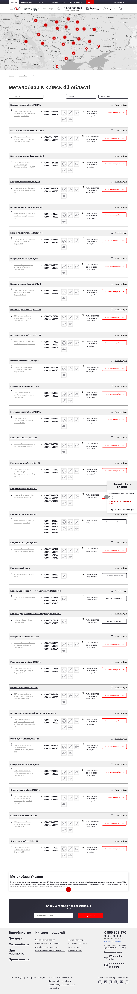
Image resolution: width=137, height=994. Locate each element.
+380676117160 (51, 137)
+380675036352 (51, 495)
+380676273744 (51, 316)
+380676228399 (51, 239)
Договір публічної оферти (60, 981)
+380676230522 (51, 418)
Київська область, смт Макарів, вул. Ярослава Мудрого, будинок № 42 (24, 645)
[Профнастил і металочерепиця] (76, 112)
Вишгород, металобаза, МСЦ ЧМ (25, 335)
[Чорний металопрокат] (64, 112)
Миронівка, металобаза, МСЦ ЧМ (25, 662)
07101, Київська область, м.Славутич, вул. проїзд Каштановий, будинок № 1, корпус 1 (23, 799)
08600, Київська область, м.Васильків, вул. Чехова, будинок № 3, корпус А (22, 318)
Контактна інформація (113, 952)
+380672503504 (51, 649)
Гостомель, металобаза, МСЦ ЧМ (25, 412)
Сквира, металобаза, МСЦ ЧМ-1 (25, 764)
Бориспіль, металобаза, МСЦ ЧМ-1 (26, 233)
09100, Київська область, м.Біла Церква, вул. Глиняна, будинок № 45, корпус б (24, 139)
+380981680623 (51, 140)
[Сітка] (70, 119)
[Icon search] (58, 9)
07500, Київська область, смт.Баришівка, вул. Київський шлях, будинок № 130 (24, 113)
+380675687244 (51, 444)
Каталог (14, 2)
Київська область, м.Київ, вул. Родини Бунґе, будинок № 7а (24, 550)
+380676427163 (51, 574)
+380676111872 (51, 720)
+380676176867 (51, 597)
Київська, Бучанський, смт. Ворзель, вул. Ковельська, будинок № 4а (23, 369)
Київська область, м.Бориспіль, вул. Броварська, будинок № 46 (24, 216)
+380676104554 (51, 290)
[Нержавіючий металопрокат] (70, 522)
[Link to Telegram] (110, 982)
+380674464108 (51, 643)
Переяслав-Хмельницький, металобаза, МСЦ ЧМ (33, 713)
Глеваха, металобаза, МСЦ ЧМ (24, 386)
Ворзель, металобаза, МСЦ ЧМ (24, 360)
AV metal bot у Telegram (117, 965)
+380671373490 (51, 603)
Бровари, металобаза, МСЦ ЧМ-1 (25, 284)
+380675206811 (51, 162)
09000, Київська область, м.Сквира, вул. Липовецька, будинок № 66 (23, 773)
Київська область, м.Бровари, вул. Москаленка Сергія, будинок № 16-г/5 (24, 292)
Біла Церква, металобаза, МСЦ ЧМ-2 (27, 156)
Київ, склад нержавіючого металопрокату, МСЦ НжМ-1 (35, 591)
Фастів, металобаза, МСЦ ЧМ (23, 815)
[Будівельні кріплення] (70, 112)
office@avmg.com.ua (113, 941)
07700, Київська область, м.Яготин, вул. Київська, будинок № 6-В (22, 849)
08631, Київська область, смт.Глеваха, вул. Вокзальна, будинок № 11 (24, 395)
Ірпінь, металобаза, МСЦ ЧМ (23, 437)
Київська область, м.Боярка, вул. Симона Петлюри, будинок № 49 (23, 267)
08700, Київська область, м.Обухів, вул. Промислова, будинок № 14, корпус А (23, 696)
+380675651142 (51, 469)
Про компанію (17, 951)
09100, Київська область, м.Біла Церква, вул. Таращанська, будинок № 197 (24, 164)
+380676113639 (51, 847)
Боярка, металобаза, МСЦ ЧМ (24, 258)
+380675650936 (51, 111)
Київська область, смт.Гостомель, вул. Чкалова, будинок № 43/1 (24, 420)
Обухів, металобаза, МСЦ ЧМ (24, 687)
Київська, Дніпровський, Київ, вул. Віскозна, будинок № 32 (24, 496)
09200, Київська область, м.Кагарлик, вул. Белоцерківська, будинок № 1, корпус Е (24, 472)
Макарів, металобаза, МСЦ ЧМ (24, 636)
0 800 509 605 (113, 936)
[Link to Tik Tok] (126, 982)
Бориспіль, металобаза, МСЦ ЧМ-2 (26, 207)
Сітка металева (75, 947)
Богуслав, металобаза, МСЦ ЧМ (25, 181)
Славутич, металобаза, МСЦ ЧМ (25, 790)
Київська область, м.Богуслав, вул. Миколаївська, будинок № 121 (24, 190)
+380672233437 (51, 771)
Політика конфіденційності (60, 977)
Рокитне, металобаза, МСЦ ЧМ (24, 738)
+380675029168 (51, 745)
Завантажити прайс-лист (114, 113)
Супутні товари (75, 951)
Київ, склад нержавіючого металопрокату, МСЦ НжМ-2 (35, 613)
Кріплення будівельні (77, 943)
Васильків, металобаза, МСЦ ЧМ (25, 309)
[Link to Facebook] (100, 982)
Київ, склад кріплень (20, 568)
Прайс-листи (19, 959)
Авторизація (111, 9)
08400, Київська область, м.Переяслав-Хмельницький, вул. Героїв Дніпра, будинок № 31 (24, 723)
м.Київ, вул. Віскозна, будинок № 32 (24, 575)
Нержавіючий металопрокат (47, 943)
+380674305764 (51, 796)
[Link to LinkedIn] (116, 982)
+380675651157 (51, 188)
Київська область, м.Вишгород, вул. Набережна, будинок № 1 (24, 342)
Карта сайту (54, 988)
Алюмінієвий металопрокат (47, 947)
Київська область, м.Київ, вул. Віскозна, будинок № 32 (24, 522)
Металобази (19, 944)
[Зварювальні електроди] (64, 119)
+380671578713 (51, 557)
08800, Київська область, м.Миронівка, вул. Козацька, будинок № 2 (23, 670)
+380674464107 (51, 347)
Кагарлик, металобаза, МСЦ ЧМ (25, 463)
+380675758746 (51, 799)
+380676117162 (51, 341)
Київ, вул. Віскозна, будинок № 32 (24, 598)
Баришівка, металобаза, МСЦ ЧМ (25, 105)
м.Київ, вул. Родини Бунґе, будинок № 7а (23, 621)
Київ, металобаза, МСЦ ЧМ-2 (23, 542)
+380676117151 (51, 668)
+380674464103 (51, 393)
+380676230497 (51, 501)
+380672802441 (51, 549)
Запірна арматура (76, 940)
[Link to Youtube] (121, 982)
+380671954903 (51, 114)
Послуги (41, 2)
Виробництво (26, 2)
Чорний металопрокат (45, 940)
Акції (90, 2)
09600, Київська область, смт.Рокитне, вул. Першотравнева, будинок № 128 (24, 748)
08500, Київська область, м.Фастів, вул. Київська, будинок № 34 (22, 824)
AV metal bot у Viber (117, 958)
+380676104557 (51, 214)
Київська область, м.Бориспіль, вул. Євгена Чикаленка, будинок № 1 (24, 241)
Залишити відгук (121, 105)
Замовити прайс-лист (114, 522)
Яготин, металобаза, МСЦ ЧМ (24, 841)
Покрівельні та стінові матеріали (50, 951)
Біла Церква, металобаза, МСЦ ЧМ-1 (27, 130)
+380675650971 (51, 694)
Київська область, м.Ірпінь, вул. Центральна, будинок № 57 (24, 445)
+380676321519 (51, 367)
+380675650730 (51, 265)
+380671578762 (51, 555)
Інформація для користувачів (62, 984)
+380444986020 (51, 529)
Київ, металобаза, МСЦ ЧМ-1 (23, 488)
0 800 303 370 (73, 8)
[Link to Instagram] (105, 982)
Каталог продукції (50, 932)
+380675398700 (51, 822)
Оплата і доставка (58, 2)
